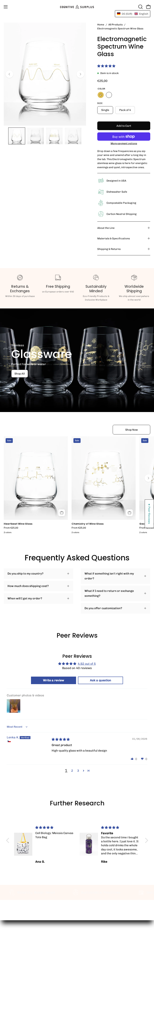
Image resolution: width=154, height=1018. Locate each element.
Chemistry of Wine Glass (87, 524)
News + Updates (92, 949)
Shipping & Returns (109, 248)
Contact (9, 979)
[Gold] (101, 95)
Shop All (19, 373)
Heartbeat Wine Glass (18, 524)
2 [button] (72, 770)
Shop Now (131, 429)
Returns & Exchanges (18, 991)
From (11, 528)
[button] (140, 6)
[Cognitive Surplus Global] (77, 7)
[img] (61, 739)
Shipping (10, 985)
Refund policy (90, 961)
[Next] (80, 74)
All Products (115, 24)
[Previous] (9, 74)
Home (100, 24)
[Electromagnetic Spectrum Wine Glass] (16, 135)
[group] (77, 485)
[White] (109, 95)
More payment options (124, 143)
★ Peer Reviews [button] (149, 513)
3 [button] (78, 770)
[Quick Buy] (61, 512)
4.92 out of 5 (87, 663)
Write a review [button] (53, 680)
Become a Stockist (93, 944)
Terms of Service (92, 955)
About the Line (106, 227)
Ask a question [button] (100, 680)
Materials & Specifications (113, 238)
